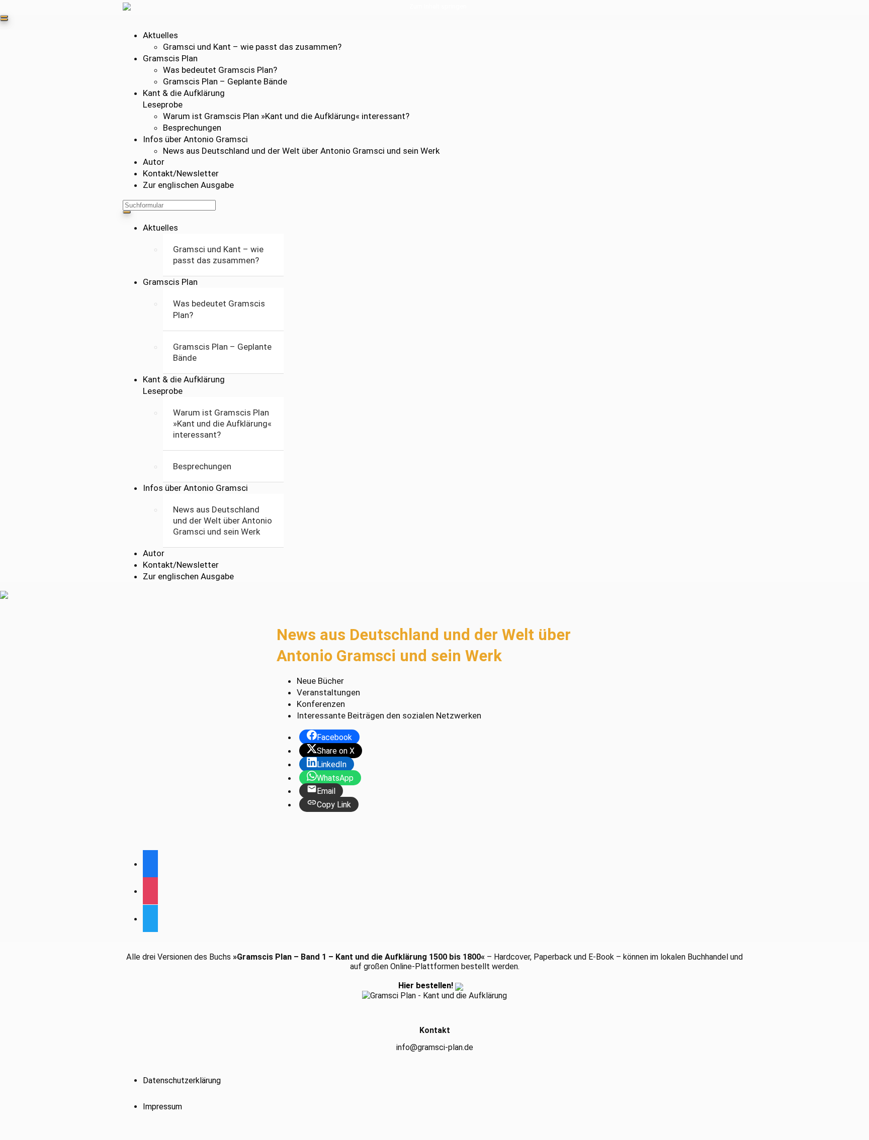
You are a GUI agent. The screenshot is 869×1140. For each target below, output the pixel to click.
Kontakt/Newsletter (181, 173)
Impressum (162, 1106)
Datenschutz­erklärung (182, 1080)
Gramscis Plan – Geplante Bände (225, 81)
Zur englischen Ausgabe (188, 185)
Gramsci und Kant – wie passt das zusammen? (252, 47)
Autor (153, 162)
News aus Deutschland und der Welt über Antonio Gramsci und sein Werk (301, 151)
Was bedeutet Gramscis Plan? (220, 70)
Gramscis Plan (170, 58)
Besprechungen (192, 128)
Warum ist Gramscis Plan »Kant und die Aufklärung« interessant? (286, 116)
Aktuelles (160, 35)
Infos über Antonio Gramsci (195, 139)
